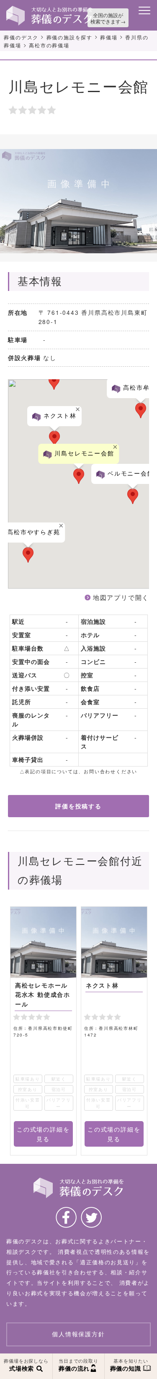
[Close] (115, 447)
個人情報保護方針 (78, 1334)
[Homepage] (49, 9)
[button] (133, 496)
